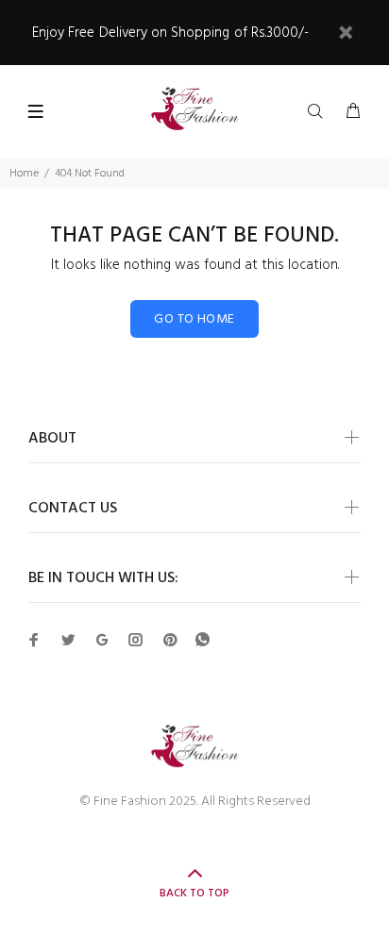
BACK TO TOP (194, 893)
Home (24, 173)
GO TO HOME (194, 319)
